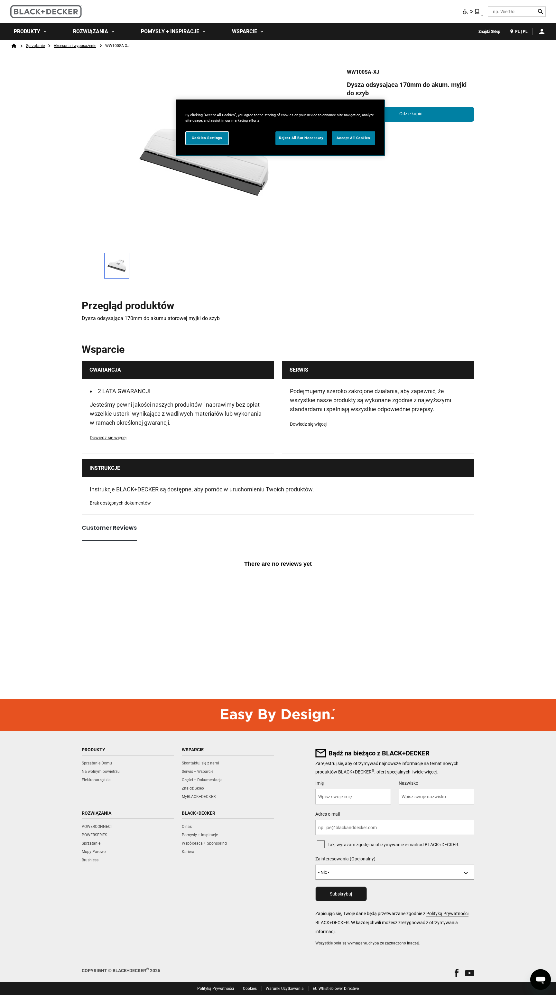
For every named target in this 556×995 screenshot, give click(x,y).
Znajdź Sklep (489, 31)
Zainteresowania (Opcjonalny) (345, 858)
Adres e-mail (327, 814)
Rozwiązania (90, 31)
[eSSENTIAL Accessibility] (471, 11)
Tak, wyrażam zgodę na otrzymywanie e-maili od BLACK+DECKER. (393, 844)
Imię (319, 783)
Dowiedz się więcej (108, 437)
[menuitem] (29, 31)
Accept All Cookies (353, 138)
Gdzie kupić (410, 113)
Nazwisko (408, 783)
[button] (457, 973)
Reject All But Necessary (301, 138)
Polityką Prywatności (447, 913)
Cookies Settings (207, 138)
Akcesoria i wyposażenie (75, 45)
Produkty (27, 31)
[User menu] (542, 31)
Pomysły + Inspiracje (170, 31)
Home (14, 46)
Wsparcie (244, 31)
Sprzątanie (35, 45)
